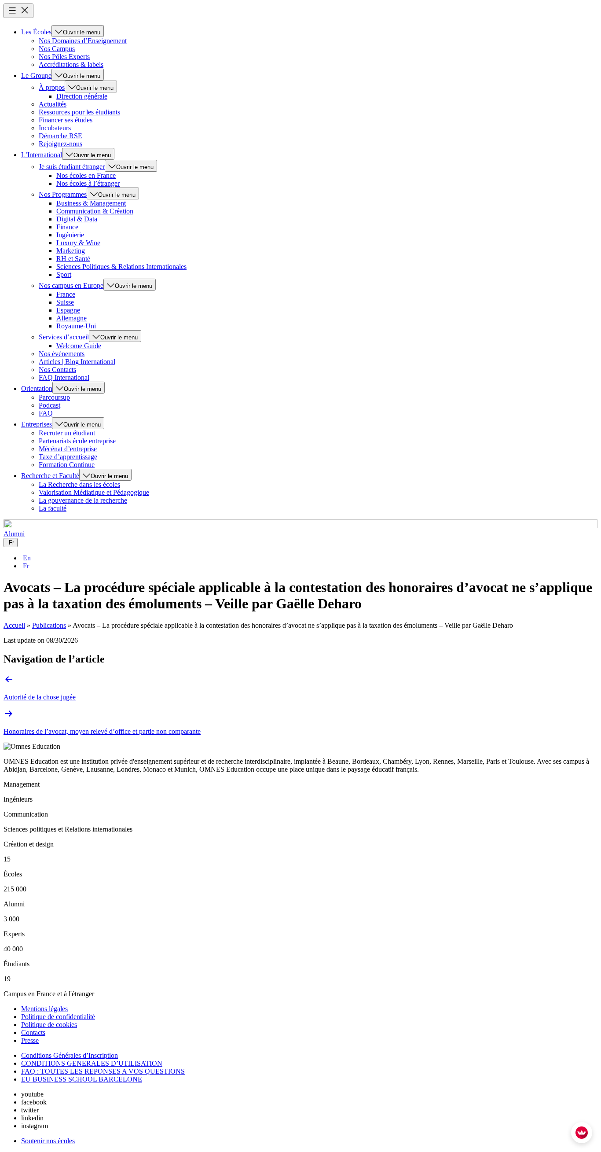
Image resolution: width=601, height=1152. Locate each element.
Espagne (68, 310)
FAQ (46, 413)
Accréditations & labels (71, 64)
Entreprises (36, 424)
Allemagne (71, 318)
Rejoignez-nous (60, 143)
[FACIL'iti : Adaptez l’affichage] (581, 1132)
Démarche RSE (60, 136)
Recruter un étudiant (67, 433)
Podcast (49, 405)
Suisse (65, 302)
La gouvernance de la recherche (83, 500)
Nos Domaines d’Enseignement (83, 40)
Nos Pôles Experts (64, 56)
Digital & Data (76, 219)
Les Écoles (36, 32)
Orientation (36, 388)
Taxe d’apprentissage (68, 456)
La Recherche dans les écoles (79, 484)
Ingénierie (70, 235)
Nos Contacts (57, 369)
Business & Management (91, 203)
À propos (52, 87)
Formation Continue (67, 464)
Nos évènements (61, 353)
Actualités (52, 104)
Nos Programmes (63, 194)
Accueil (14, 625)
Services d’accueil (64, 337)
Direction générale (81, 96)
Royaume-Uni (76, 326)
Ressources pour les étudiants (79, 112)
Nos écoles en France (86, 175)
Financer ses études (65, 120)
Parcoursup (54, 397)
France (65, 294)
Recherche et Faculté (50, 475)
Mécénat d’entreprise (68, 449)
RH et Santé (73, 258)
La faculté (52, 508)
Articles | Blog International (77, 361)
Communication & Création (94, 211)
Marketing (70, 250)
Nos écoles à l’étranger (88, 183)
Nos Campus (57, 48)
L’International (41, 154)
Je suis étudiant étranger (72, 166)
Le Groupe (36, 75)
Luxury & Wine (78, 243)
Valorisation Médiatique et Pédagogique (94, 492)
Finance (67, 227)
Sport (63, 274)
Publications (49, 625)
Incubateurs (55, 128)
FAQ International (64, 377)
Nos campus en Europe (71, 285)
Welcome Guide (78, 346)
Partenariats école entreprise (77, 441)
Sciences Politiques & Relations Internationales (121, 266)
